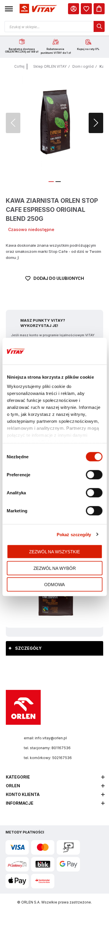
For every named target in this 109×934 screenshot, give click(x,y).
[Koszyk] (99, 8)
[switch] (94, 475)
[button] (9, 8)
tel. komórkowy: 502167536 (48, 758)
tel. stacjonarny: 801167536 (47, 748)
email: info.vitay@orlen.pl (45, 738)
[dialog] (86, 8)
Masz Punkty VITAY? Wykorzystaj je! (42, 323)
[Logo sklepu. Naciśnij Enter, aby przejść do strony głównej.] (37, 8)
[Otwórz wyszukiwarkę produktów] (54, 26)
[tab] (54, 648)
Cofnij (19, 66)
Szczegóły (28, 648)
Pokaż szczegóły (74, 534)
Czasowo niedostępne (31, 229)
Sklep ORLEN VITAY (50, 66)
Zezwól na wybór (54, 568)
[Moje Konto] (73, 8)
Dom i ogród (83, 66)
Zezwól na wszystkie (54, 551)
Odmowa (54, 584)
